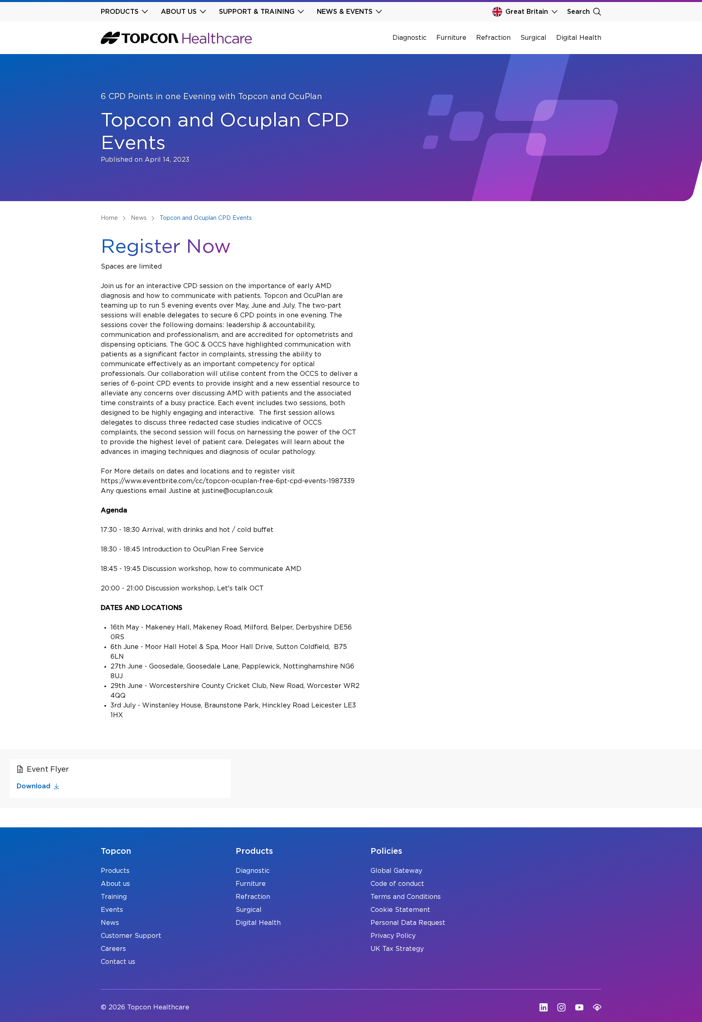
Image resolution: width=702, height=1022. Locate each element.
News (110, 923)
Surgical (533, 38)
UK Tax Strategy (397, 949)
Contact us (118, 962)
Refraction (493, 38)
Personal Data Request (407, 923)
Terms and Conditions (405, 897)
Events (112, 910)
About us (115, 884)
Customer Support (131, 936)
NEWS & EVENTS (345, 12)
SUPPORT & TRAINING (257, 12)
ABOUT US (179, 12)
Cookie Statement (400, 910)
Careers (113, 949)
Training (114, 897)
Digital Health (578, 38)
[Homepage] (176, 38)
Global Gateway (396, 871)
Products (115, 871)
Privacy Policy (393, 936)
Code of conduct (397, 884)
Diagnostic (409, 38)
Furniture (451, 38)
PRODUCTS (120, 12)
